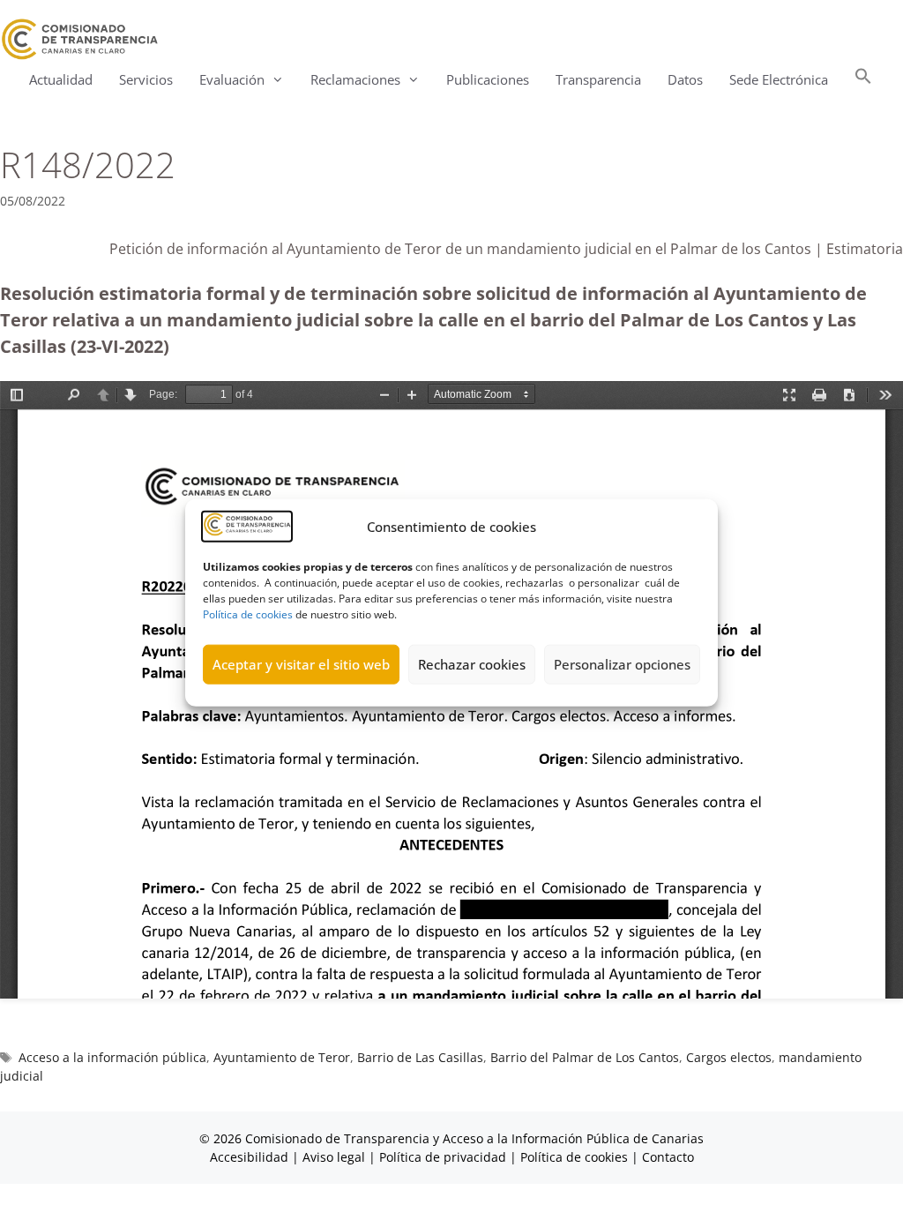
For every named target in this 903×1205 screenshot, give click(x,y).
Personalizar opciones (622, 664)
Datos (685, 79)
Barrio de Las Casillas (420, 1057)
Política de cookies (248, 613)
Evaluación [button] (232, 79)
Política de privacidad (442, 1157)
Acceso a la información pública (112, 1057)
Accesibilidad (251, 1157)
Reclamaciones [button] (355, 79)
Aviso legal (333, 1157)
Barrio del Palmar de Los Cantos (584, 1057)
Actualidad (61, 79)
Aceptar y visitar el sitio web (301, 664)
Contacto (668, 1157)
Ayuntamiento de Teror (281, 1057)
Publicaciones (487, 79)
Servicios (146, 79)
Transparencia (598, 79)
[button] (863, 80)
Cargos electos (729, 1057)
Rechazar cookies (472, 664)
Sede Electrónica (778, 79)
